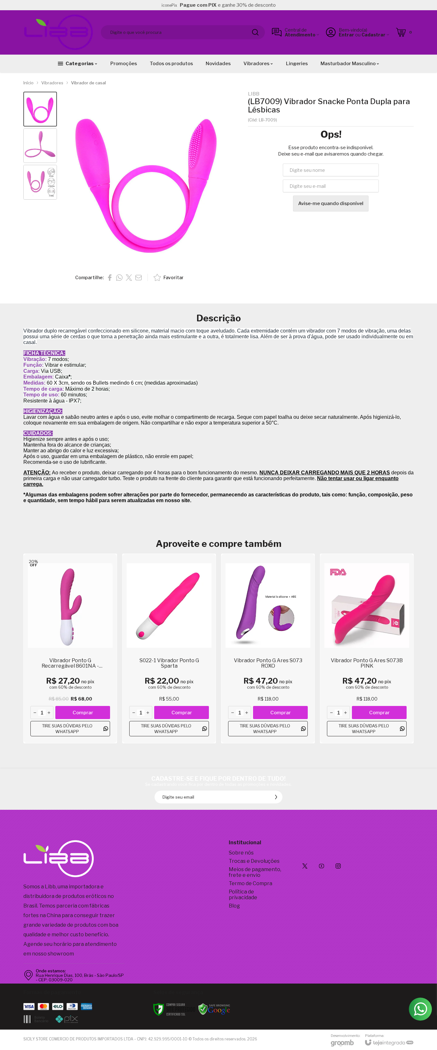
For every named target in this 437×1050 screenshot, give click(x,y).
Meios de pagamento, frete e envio (255, 872)
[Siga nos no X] (305, 866)
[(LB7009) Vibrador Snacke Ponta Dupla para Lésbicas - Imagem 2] (40, 146)
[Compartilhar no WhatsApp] (119, 277)
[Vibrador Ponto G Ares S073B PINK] (366, 648)
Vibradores (52, 82)
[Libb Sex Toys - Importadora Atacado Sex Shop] (58, 32)
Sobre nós (241, 853)
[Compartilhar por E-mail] (138, 277)
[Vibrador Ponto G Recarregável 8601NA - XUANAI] (70, 648)
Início (28, 82)
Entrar (346, 34)
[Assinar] (276, 797)
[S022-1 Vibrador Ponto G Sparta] (169, 648)
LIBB (253, 94)
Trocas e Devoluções (254, 861)
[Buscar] (255, 32)
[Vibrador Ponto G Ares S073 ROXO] (267, 648)
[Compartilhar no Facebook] (110, 277)
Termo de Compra (250, 883)
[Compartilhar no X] (129, 277)
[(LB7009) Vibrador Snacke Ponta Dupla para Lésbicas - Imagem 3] (40, 182)
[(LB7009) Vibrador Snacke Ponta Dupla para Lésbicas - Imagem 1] (40, 109)
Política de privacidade (243, 895)
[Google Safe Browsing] (214, 1009)
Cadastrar (373, 34)
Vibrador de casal (88, 82)
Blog (234, 906)
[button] (40, 109)
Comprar (83, 713)
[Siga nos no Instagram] (338, 866)
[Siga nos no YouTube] (321, 866)
